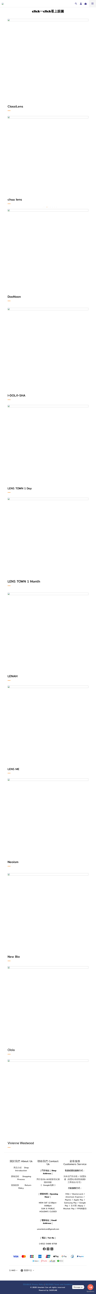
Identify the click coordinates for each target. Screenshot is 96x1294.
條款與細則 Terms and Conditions (59, 1284)
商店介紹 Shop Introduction (21, 1169)
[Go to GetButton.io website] (90, 1291)
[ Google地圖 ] (48, 1185)
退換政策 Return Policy (21, 1187)
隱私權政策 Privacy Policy (33, 1284)
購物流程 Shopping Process (21, 1178)
